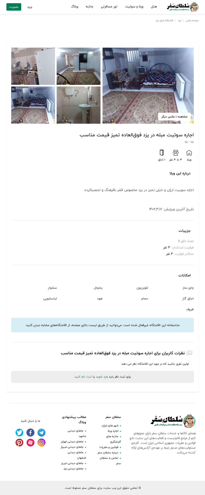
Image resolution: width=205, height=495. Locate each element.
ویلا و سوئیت (134, 6)
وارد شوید (102, 376)
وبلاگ (74, 6)
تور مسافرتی (109, 6)
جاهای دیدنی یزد (73, 468)
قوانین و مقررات (108, 447)
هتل (154, 6)
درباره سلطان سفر (107, 452)
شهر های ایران (110, 425)
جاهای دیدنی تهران (72, 441)
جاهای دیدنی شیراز (72, 446)
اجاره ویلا (113, 430)
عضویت (14, 6)
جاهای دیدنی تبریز (72, 463)
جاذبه (89, 6)
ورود (29, 6)
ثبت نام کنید (83, 376)
